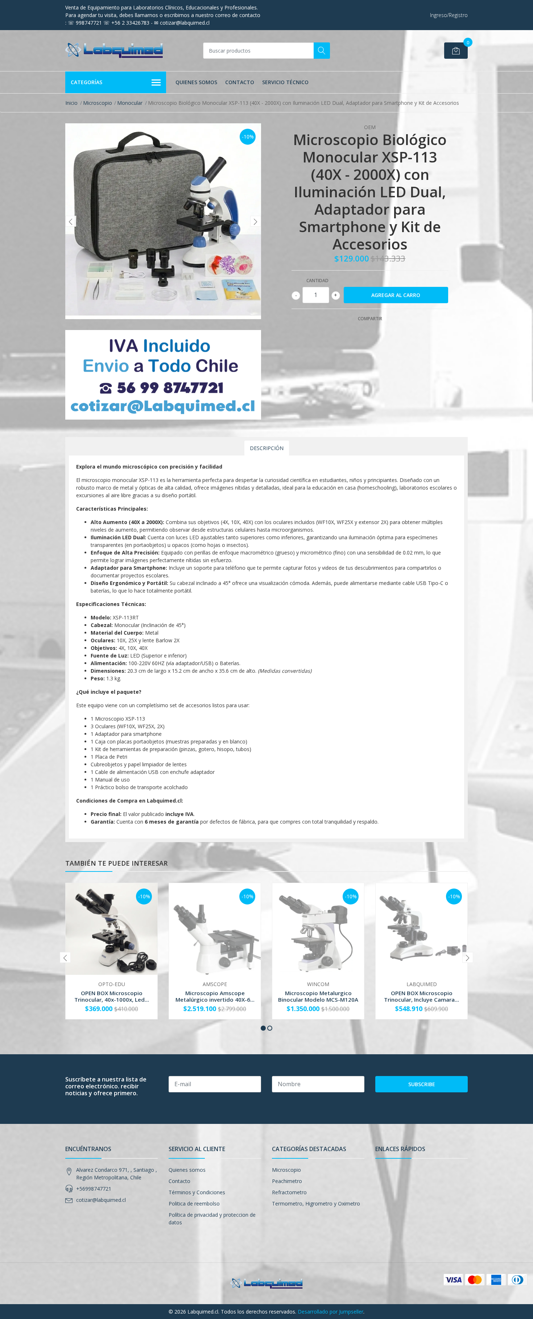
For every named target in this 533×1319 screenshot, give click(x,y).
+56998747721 (93, 1188)
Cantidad (317, 280)
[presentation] (70, 221)
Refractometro (289, 1192)
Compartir (370, 319)
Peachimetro (287, 1181)
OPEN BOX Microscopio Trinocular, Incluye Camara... (421, 996)
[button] (263, 1028)
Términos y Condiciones (197, 1192)
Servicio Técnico (285, 82)
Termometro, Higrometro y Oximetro (316, 1203)
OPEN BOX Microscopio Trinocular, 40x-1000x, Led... (111, 996)
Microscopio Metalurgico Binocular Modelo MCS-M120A (318, 996)
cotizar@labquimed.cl (101, 1199)
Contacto (239, 82)
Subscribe (421, 1084)
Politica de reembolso (194, 1203)
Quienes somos (196, 82)
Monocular (129, 102)
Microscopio (97, 102)
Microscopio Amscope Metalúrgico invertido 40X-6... (215, 996)
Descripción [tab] (267, 448)
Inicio (71, 102)
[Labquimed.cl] (114, 50)
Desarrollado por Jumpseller (330, 1311)
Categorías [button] (86, 82)
